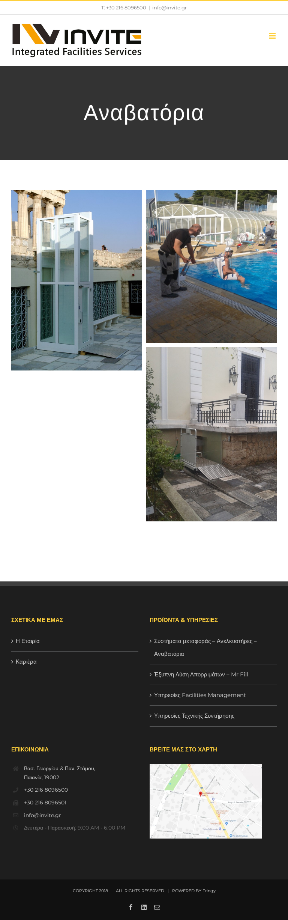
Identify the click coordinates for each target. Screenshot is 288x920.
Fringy (209, 890)
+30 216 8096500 (46, 789)
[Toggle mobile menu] (273, 36)
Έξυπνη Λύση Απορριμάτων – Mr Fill (201, 674)
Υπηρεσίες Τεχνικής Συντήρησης (194, 715)
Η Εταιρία (28, 640)
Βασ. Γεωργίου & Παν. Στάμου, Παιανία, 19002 (59, 773)
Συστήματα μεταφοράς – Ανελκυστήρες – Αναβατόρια (205, 647)
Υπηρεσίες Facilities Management (200, 695)
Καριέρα (26, 661)
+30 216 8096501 (45, 802)
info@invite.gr (169, 8)
